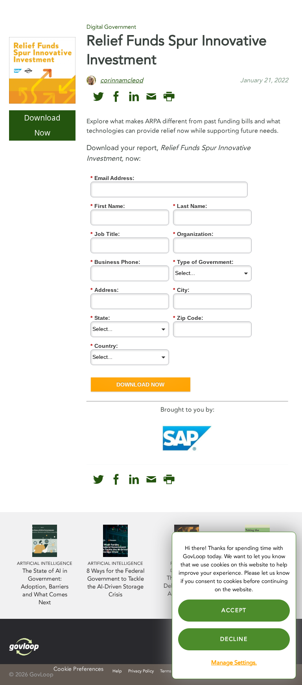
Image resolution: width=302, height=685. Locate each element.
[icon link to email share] (151, 96)
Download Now (42, 125)
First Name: (107, 206)
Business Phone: (115, 262)
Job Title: (105, 234)
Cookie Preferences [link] (78, 669)
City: (181, 290)
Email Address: (112, 178)
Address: (104, 290)
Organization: (193, 234)
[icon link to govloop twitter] (98, 96)
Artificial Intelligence (44, 563)
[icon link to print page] (169, 96)
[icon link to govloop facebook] (116, 96)
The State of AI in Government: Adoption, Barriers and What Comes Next (44, 586)
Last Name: (190, 206)
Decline (233, 639)
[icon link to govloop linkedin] (134, 96)
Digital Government (111, 27)
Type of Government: (203, 262)
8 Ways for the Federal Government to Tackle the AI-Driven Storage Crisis (116, 582)
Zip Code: (188, 318)
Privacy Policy (141, 671)
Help (117, 671)
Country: (104, 346)
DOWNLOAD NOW (140, 384)
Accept (234, 610)
